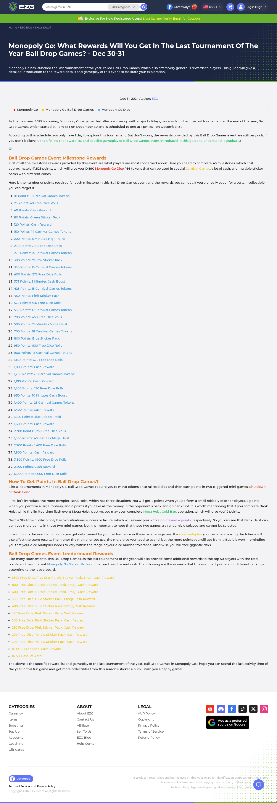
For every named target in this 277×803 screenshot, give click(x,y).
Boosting (16, 725)
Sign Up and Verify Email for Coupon (171, 19)
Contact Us (85, 719)
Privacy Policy (148, 725)
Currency (16, 713)
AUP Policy (146, 713)
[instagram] (264, 710)
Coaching (16, 744)
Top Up (14, 731)
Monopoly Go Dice (115, 110)
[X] (254, 710)
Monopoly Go (27, 110)
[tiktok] (243, 710)
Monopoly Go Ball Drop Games (70, 110)
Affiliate (83, 725)
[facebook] (233, 710)
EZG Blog (26, 27)
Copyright (146, 719)
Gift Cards (16, 750)
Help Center (86, 744)
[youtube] (211, 710)
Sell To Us (84, 731)
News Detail (43, 27)
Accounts (16, 738)
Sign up (261, 7)
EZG (155, 99)
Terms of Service (151, 731)
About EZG (85, 713)
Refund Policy (149, 738)
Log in (250, 7)
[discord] (222, 710)
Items (13, 719)
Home (13, 27)
